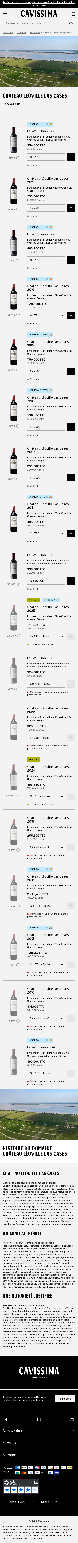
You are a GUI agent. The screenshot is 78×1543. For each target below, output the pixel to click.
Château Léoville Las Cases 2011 (48, 506)
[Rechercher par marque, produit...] (71, 23)
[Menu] (5, 13)
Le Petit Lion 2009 (41, 1047)
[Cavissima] (39, 13)
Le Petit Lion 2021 (40, 131)
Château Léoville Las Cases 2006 (48, 450)
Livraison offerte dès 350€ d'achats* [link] (39, 4)
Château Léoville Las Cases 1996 (48, 399)
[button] (73, 13)
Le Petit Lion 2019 (40, 658)
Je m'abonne (51, 1527)
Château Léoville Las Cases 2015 (48, 937)
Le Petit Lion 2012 (40, 555)
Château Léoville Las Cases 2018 (48, 819)
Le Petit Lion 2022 (41, 234)
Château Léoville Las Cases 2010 (48, 990)
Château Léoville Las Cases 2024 (48, 768)
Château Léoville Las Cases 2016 (48, 878)
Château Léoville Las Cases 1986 (48, 343)
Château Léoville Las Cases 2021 (48, 180)
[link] (73, 13)
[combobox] (39, 23)
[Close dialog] (72, 1490)
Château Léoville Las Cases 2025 (48, 609)
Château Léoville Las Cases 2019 (48, 288)
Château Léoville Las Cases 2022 (48, 710)
